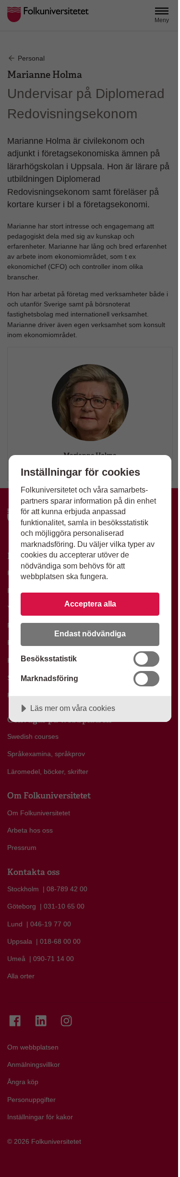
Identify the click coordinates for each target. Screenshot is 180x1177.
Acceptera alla (90, 603)
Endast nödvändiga (90, 633)
